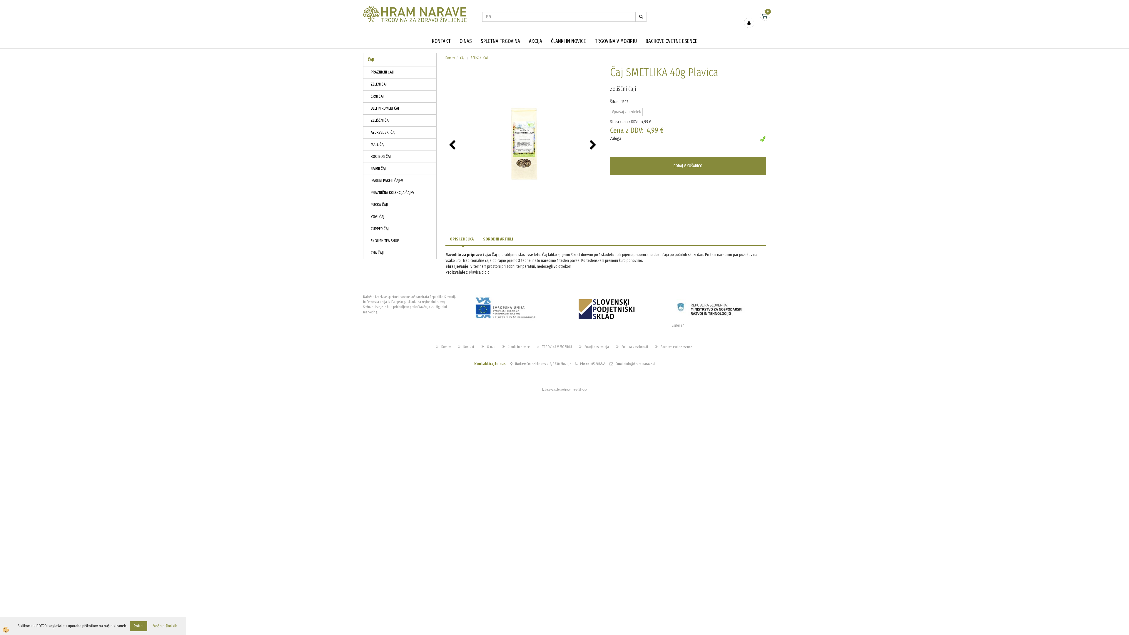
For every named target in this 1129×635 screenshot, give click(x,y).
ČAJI (462, 58)
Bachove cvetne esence (671, 41)
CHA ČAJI (377, 252)
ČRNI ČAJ (377, 96)
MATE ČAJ (378, 144)
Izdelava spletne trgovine (558, 390)
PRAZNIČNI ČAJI (382, 72)
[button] (593, 145)
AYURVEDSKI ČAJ (383, 132)
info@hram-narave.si (640, 364)
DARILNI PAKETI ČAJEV (387, 180)
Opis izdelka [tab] (462, 239)
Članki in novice (568, 41)
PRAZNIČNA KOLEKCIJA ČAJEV (392, 192)
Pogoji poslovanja (596, 347)
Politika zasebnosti (635, 347)
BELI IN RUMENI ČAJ (385, 108)
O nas (466, 41)
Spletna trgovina (500, 41)
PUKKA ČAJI (379, 204)
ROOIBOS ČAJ (381, 156)
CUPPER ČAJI (380, 228)
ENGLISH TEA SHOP (385, 240)
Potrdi (138, 626)
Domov (450, 58)
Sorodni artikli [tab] (498, 239)
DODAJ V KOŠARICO (688, 165)
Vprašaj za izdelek (626, 111)
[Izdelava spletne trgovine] (581, 390)
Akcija (535, 41)
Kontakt (441, 41)
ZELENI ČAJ (379, 84)
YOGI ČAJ (377, 216)
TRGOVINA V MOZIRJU (616, 41)
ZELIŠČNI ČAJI (380, 120)
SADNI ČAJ (378, 168)
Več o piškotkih (165, 626)
